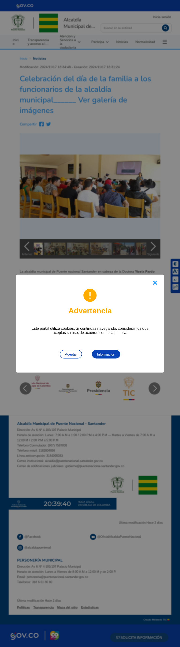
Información (106, 354)
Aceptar (71, 354)
